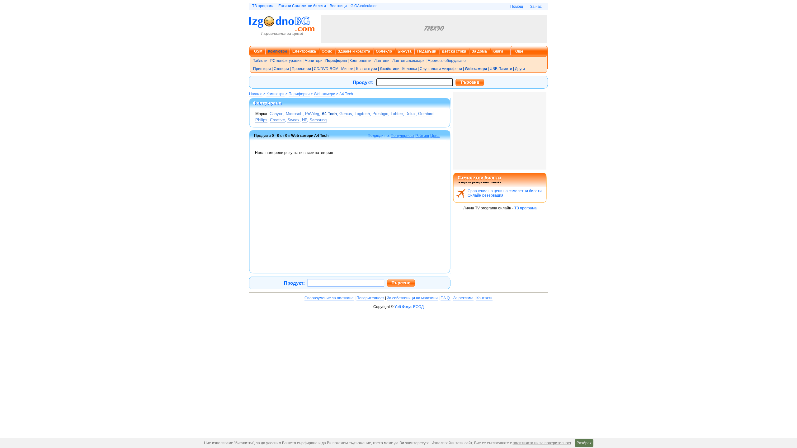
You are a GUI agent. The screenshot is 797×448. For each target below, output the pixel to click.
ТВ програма (263, 6)
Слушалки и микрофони (441, 69)
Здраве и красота (354, 51)
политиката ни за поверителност (542, 443)
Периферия (299, 94)
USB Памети (501, 69)
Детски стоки (454, 51)
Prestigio (380, 113)
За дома (479, 51)
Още (519, 51)
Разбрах (584, 443)
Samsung (318, 120)
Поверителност (370, 298)
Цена (435, 135)
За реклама (463, 298)
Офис (327, 51)
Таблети (260, 60)
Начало (255, 94)
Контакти (484, 298)
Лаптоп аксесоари (408, 60)
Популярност (402, 135)
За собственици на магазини (412, 298)
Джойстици (389, 69)
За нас (536, 6)
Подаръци (426, 51)
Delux (410, 113)
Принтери (262, 69)
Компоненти (360, 60)
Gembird (425, 113)
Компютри (277, 51)
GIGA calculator (364, 6)
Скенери (281, 69)
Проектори (301, 69)
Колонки (409, 69)
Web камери (324, 94)
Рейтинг (422, 135)
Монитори (313, 60)
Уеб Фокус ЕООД (409, 307)
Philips (261, 120)
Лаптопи (381, 60)
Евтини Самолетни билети (302, 6)
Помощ (516, 6)
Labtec (397, 113)
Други (520, 69)
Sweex (293, 120)
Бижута (405, 51)
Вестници (338, 6)
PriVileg (312, 113)
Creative (277, 120)
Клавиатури (366, 69)
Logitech (362, 113)
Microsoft (294, 113)
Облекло (384, 51)
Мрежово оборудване (446, 60)
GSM (258, 51)
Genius (345, 113)
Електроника (304, 51)
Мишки (347, 69)
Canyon (276, 113)
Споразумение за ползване (329, 298)
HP (304, 120)
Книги (498, 51)
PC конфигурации (286, 60)
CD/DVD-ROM (326, 69)
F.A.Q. (445, 298)
